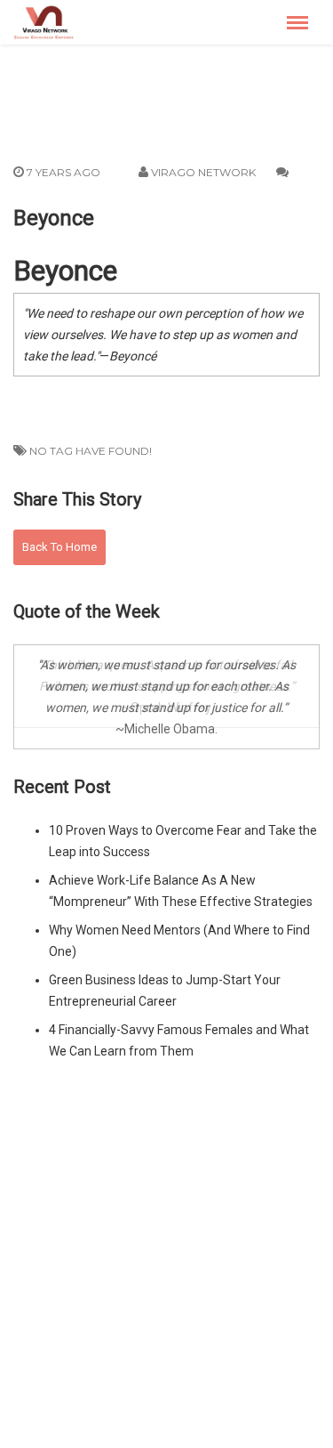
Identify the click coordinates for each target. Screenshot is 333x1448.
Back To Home (59, 547)
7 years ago (62, 172)
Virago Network (203, 172)
